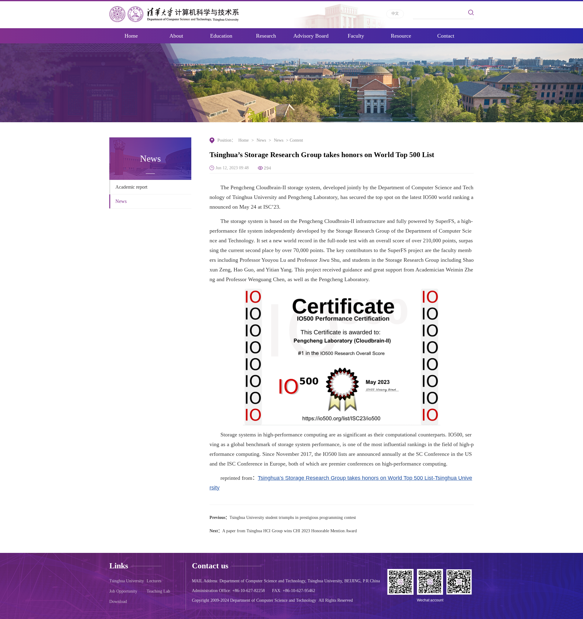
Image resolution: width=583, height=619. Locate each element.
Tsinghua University (126, 581)
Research (266, 36)
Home (131, 36)
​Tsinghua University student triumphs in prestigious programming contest (293, 517)
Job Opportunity (123, 591)
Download (118, 601)
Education (221, 36)
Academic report (131, 187)
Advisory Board (311, 36)
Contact (445, 36)
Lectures (154, 581)
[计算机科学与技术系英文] (174, 14)
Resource (401, 36)
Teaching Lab (158, 591)
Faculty (356, 36)
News (121, 201)
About (176, 36)
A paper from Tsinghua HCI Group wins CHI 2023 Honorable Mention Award (289, 531)
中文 (395, 14)
